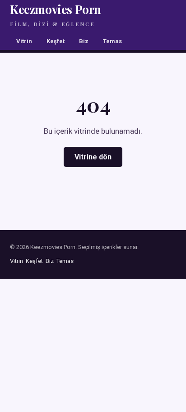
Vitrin (24, 41)
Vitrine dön (93, 157)
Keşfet (55, 41)
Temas (112, 41)
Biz (83, 41)
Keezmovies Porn (55, 14)
